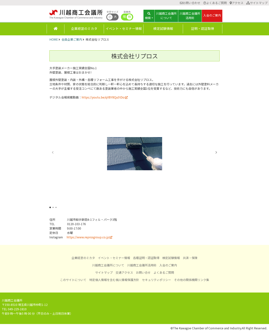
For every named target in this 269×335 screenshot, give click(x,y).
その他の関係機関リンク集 (191, 280)
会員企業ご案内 (71, 39)
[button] (216, 152)
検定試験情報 (163, 28)
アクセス (237, 3)
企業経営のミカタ (84, 28)
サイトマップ (259, 3)
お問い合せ (143, 272)
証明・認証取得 (202, 28)
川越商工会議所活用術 (141, 265)
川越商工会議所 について (166, 15)
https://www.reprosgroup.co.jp (88, 237)
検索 (148, 18)
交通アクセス (124, 272)
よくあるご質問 (216, 3)
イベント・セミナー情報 (124, 28)
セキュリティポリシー (156, 280)
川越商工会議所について (108, 265)
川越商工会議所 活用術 (190, 15)
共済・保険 (190, 258)
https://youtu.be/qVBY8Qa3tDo (103, 97)
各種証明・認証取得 (146, 258)
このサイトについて (73, 280)
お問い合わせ (191, 3)
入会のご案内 (212, 15)
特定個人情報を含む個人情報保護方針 (114, 280)
